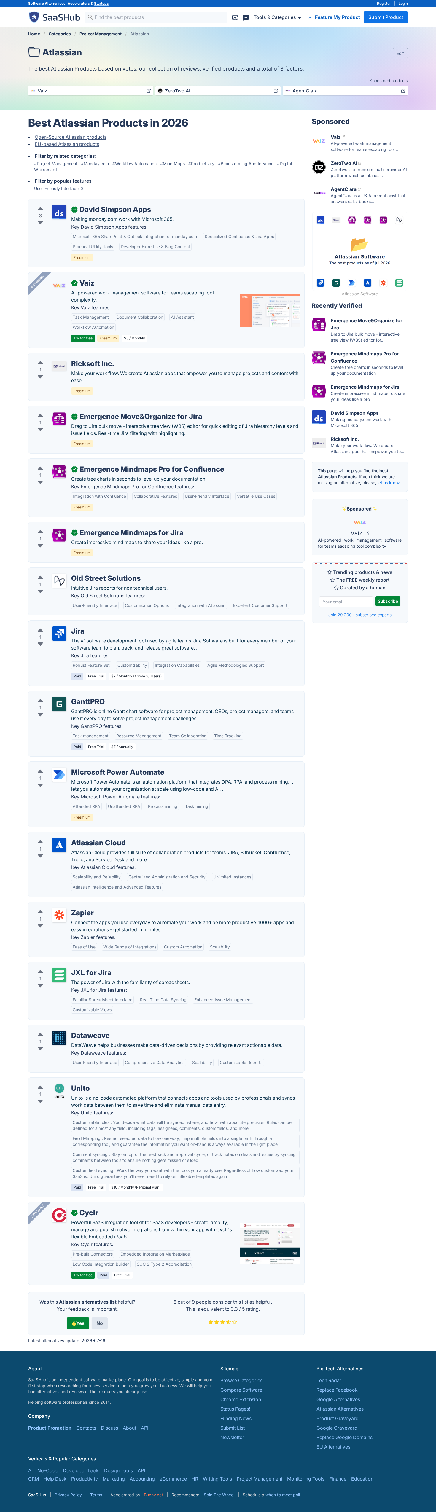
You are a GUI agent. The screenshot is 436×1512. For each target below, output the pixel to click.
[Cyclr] (59, 1215)
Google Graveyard (336, 1428)
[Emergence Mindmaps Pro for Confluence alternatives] (59, 472)
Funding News (236, 1418)
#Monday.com (95, 163)
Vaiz (357, 533)
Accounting (142, 1479)
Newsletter (232, 1437)
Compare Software (241, 1390)
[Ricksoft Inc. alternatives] (59, 366)
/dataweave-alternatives (60, 1028)
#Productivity (201, 163)
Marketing (114, 1479)
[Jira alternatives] (59, 633)
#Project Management (55, 163)
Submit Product (385, 17)
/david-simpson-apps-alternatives (71, 202)
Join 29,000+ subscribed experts (360, 614)
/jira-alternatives (51, 624)
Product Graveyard (337, 1418)
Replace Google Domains (344, 1437)
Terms (96, 1494)
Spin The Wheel (219, 1494)
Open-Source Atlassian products (70, 137)
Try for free (83, 338)
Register (384, 3)
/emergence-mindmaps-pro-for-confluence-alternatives (95, 462)
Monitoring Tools (305, 1479)
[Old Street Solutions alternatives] (59, 581)
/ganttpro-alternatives (57, 695)
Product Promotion (49, 1428)
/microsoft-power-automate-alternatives (77, 765)
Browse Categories (241, 1380)
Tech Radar (328, 1380)
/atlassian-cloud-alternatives (64, 836)
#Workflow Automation (134, 163)
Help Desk (55, 1479)
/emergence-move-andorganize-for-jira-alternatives (91, 409)
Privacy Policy (68, 1494)
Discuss (109, 1428)
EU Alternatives (333, 1447)
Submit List (232, 1428)
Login (403, 3)
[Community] (246, 17)
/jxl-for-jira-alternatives (59, 966)
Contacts (86, 1428)
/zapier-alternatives (54, 906)
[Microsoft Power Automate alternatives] (59, 775)
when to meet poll (282, 1494)
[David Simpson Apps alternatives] (59, 212)
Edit (400, 53)
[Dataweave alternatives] (59, 1038)
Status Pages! (235, 1409)
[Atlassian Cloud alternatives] (59, 845)
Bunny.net (153, 1494)
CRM (33, 1479)
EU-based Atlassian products (67, 144)
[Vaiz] (59, 285)
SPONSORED (37, 281)
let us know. (389, 482)
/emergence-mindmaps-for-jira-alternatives (81, 526)
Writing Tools (217, 1479)
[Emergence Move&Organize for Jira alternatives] (59, 419)
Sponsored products (389, 80)
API (144, 1428)
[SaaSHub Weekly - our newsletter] (235, 17)
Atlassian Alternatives (340, 1409)
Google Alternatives (338, 1399)
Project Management (259, 1479)
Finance (337, 1479)
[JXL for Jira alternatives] (59, 975)
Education (362, 1479)
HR (195, 1479)
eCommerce (173, 1479)
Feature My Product (337, 17)
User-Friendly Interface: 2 (59, 188)
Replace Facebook (337, 1390)
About (129, 1428)
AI (30, 1470)
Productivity (84, 1479)
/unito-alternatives (53, 1081)
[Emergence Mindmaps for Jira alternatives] (59, 535)
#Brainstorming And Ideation (245, 163)
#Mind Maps (172, 163)
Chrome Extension (240, 1399)
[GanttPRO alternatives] (59, 704)
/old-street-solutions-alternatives (69, 571)
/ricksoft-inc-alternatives (60, 357)
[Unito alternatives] (59, 1091)
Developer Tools (81, 1470)
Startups (101, 3)
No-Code (47, 1470)
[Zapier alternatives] (59, 915)
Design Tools (118, 1470)
